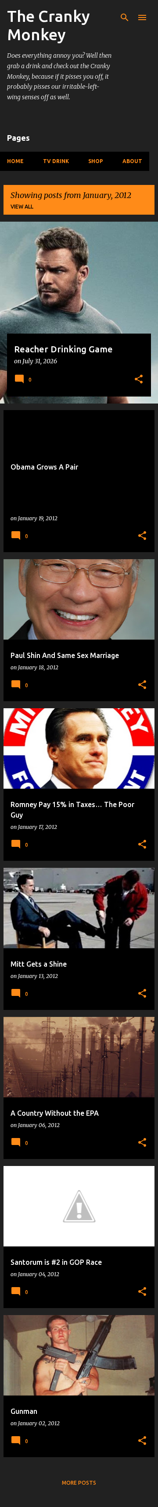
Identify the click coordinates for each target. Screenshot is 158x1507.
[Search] (124, 17)
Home (15, 161)
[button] (138, 380)
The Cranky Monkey (48, 25)
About (132, 161)
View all (22, 206)
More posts (79, 1483)
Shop (95, 161)
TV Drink (56, 161)
